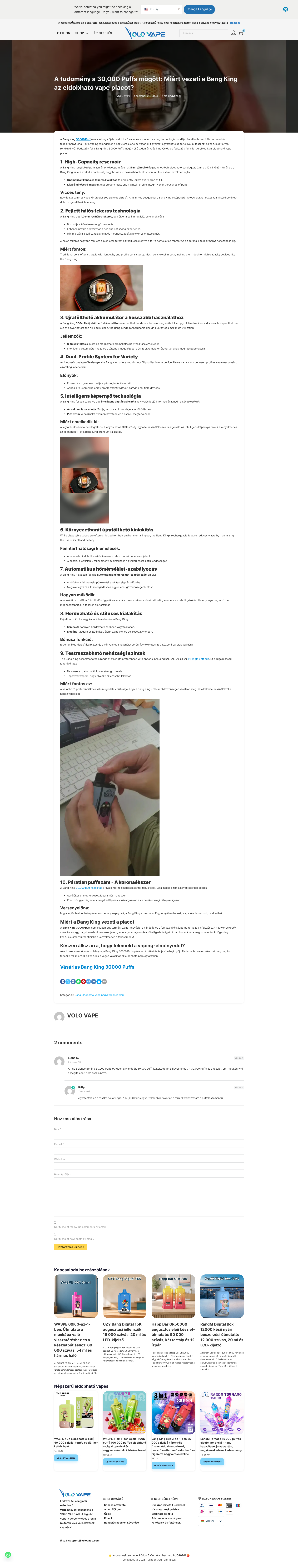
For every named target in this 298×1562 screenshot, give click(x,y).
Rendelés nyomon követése (121, 1522)
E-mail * (59, 1144)
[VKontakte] (93, 981)
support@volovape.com (84, 1540)
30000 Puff (83, 139)
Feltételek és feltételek (166, 1522)
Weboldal (59, 1159)
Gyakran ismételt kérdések (169, 1505)
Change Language (199, 9)
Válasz (239, 1058)
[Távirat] (88, 981)
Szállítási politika (162, 1513)
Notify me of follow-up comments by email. (80, 1227)
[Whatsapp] (8, 1555)
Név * (57, 1129)
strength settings (198, 659)
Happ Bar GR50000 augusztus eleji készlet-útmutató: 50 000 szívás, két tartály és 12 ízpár (173, 1334)
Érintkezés (103, 33)
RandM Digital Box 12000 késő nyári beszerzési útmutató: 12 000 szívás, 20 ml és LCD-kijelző (221, 1334)
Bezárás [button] (235, 22)
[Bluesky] (99, 981)
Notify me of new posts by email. (74, 1238)
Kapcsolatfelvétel (115, 1505)
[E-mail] (104, 981)
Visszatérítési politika (165, 1509)
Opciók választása (66, 1458)
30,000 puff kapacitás (89, 887)
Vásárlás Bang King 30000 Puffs (97, 967)
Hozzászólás (63, 1174)
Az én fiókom (112, 1509)
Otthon (63, 33)
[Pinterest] (83, 981)
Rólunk (108, 1518)
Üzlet (107, 1513)
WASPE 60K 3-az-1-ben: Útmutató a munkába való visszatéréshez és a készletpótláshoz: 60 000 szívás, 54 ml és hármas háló (73, 1340)
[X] (68, 981)
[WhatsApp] (78, 981)
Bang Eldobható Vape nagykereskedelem (100, 995)
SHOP (79, 33)
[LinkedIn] (73, 981)
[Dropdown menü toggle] (87, 33)
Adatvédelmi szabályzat (167, 1518)
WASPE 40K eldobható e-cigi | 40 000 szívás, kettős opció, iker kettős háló (76, 1442)
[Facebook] (62, 981)
